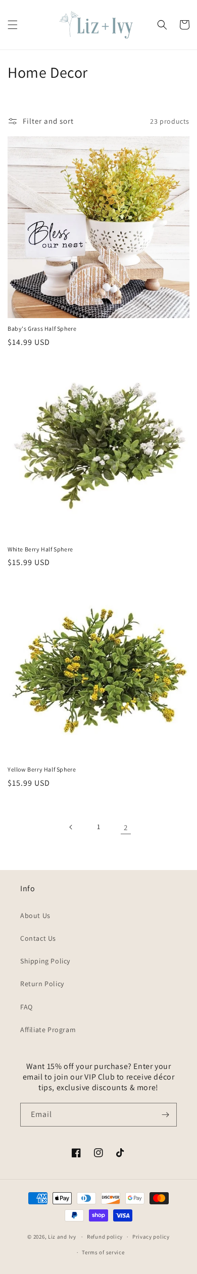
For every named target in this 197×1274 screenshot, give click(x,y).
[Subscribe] (165, 1115)
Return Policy (42, 983)
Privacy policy (151, 1236)
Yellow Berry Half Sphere (42, 769)
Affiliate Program (48, 1029)
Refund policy (105, 1236)
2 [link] (126, 827)
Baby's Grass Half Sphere (42, 328)
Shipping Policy (45, 960)
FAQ (26, 1006)
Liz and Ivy (62, 1236)
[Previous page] (71, 827)
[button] (13, 25)
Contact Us (38, 938)
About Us (35, 915)
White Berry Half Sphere (40, 549)
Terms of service (103, 1252)
